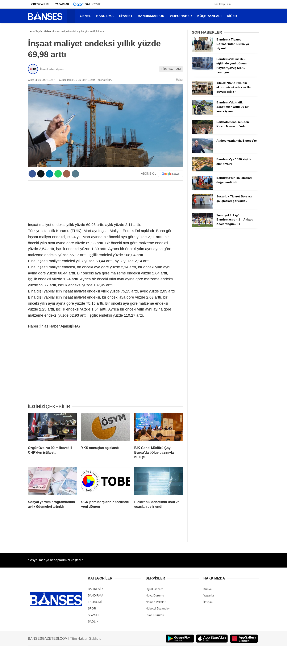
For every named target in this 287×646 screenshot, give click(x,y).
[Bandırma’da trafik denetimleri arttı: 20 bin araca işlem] (202, 113)
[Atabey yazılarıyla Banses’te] (202, 151)
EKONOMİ (95, 602)
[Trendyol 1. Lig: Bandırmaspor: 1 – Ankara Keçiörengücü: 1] (202, 226)
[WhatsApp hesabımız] (258, 4)
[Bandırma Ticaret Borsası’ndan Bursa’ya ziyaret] (202, 50)
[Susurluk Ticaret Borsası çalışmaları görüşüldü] (202, 207)
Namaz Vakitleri (156, 602)
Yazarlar (208, 595)
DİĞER (233, 16)
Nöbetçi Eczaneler (158, 608)
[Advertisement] (105, 200)
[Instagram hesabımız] (245, 4)
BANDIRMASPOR (152, 16)
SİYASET (126, 16)
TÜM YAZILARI (171, 69)
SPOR (92, 608)
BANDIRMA (106, 16)
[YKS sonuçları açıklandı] (105, 427)
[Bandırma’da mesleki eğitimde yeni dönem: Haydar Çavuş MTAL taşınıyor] (202, 70)
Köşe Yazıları (210, 16)
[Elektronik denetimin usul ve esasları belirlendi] (158, 482)
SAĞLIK (93, 621)
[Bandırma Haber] (45, 19)
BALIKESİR (95, 589)
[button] (72, 16)
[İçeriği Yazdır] (75, 173)
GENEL (86, 16)
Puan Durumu (155, 615)
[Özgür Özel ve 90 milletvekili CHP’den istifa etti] (52, 427)
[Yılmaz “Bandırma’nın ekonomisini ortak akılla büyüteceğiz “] (202, 94)
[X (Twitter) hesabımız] (239, 4)
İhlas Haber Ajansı (52, 69)
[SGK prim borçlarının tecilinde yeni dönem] (105, 482)
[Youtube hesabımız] (251, 4)
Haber (179, 79)
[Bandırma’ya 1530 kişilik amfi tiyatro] (202, 170)
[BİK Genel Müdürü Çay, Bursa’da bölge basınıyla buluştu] (158, 427)
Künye (207, 589)
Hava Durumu (155, 595)
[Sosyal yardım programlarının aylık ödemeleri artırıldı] (52, 482)
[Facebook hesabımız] (233, 4)
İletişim (208, 602)
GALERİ (40, 4)
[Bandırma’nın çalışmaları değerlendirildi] (202, 189)
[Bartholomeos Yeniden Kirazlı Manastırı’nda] (202, 133)
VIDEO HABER (182, 16)
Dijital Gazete (154, 589)
